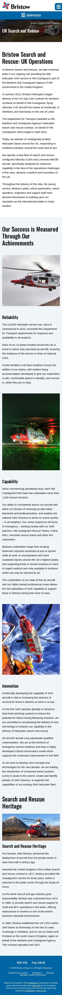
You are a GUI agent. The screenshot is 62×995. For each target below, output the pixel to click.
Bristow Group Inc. (25, 968)
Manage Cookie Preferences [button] (33, 975)
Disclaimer (37, 973)
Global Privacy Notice (18, 973)
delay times (36, 986)
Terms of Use (41, 991)
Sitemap (50, 973)
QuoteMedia (32, 983)
